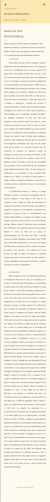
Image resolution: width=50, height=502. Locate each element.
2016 (24, 487)
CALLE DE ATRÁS (10, 9)
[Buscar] (44, 4)
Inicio (7, 20)
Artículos (29, 487)
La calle (15, 20)
